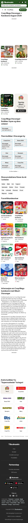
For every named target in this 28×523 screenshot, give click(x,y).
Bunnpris (11, 347)
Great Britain (13, 502)
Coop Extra (22, 345)
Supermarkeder (15, 345)
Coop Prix (3, 348)
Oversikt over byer (14, 455)
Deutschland (15, 501)
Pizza (16, 187)
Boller (3, 184)
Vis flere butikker (13, 171)
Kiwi (8, 347)
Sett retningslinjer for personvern (14, 513)
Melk (8, 184)
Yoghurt (17, 184)
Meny (15, 347)
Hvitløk (10, 193)
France (7, 502)
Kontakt (14, 452)
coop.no (3, 328)
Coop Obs (19, 347)
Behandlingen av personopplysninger (14, 519)
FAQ (14, 449)
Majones (4, 193)
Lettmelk (8, 190)
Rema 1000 (3, 347)
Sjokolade (4, 187)
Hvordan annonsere (14, 469)
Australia (16, 499)
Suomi (3, 502)
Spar (7, 348)
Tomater (22, 187)
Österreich (11, 499)
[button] (22, 2)
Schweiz (8, 501)
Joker (24, 347)
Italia (18, 502)
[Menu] (25, 2)
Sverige (10, 504)
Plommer (15, 190)
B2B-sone (14, 472)
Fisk (3, 190)
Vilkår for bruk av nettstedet (14, 516)
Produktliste (14, 458)
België (21, 499)
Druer (21, 190)
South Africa (16, 504)
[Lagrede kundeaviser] (19, 2)
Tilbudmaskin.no (18, 509)
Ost (13, 184)
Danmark (21, 501)
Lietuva (22, 502)
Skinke (11, 187)
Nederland (4, 504)
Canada (4, 501)
